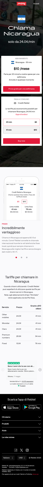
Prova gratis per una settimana (21, 89)
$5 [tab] (18, 202)
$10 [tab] (24, 202)
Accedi (36, 4)
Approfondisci (22, 114)
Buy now (21, 141)
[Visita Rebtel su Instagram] (27, 450)
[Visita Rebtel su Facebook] (15, 450)
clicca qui (35, 474)
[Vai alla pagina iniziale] (21, 4)
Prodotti (5, 424)
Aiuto (4, 431)
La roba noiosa (8, 437)
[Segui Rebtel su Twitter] (21, 450)
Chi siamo (6, 417)
